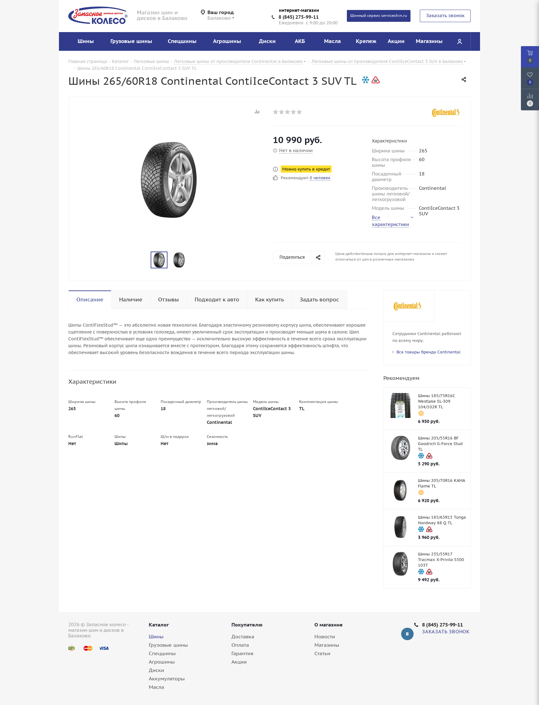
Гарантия (242, 653)
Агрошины (162, 662)
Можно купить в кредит (306, 169)
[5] (300, 111)
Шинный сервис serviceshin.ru (378, 15)
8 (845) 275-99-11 (299, 17)
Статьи (322, 653)
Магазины (326, 645)
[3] (288, 111)
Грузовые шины (168, 645)
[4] (294, 111)
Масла (156, 687)
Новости (324, 636)
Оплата (240, 645)
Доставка (242, 636)
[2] (282, 111)
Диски (156, 670)
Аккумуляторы (167, 678)
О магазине (328, 624)
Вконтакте (407, 634)
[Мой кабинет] (459, 41)
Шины (156, 636)
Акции (239, 662)
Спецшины (162, 653)
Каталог (159, 624)
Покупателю (247, 624)
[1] (276, 111)
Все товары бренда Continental (428, 352)
